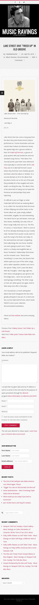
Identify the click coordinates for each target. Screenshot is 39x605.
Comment (4, 361)
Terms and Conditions (9, 599)
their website (15, 315)
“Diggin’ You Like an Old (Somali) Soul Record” (19, 487)
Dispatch (26, 599)
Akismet (25, 393)
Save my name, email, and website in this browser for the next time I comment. (17, 418)
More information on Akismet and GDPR (22, 396)
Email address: (7, 461)
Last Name (6, 456)
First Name (6, 450)
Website (4, 411)
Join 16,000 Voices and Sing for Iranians (17, 503)
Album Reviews (11, 57)
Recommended (22, 57)
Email (4, 406)
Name (4, 401)
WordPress (19, 601)
